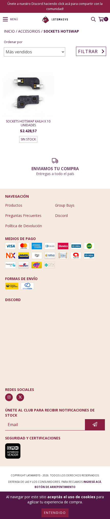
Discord (61, 215)
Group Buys (64, 205)
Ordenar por (13, 42)
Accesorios (29, 31)
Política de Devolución (23, 225)
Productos (13, 205)
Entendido (55, 513)
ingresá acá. (92, 482)
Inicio (9, 31)
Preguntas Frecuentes (23, 215)
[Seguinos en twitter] (20, 397)
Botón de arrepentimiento (55, 487)
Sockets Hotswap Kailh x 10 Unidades (28, 123)
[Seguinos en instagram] (9, 397)
